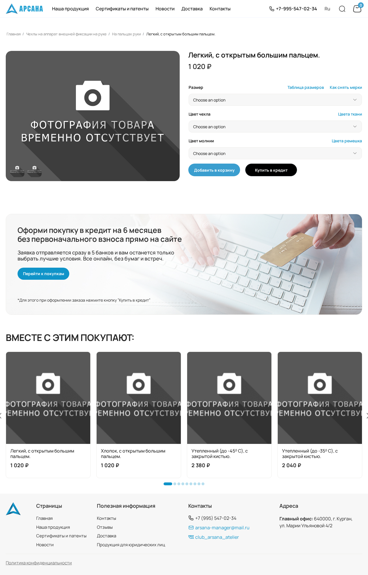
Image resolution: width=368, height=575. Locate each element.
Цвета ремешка (347, 141)
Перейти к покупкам (43, 273)
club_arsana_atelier (217, 537)
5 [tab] (188, 485)
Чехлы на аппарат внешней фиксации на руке (66, 34)
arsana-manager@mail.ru (222, 527)
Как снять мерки (346, 87)
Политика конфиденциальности (39, 563)
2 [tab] (176, 485)
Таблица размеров (306, 87)
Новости (165, 8)
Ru (327, 8)
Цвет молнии (201, 141)
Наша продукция (70, 8)
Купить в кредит (271, 170)
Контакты (220, 8)
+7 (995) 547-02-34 (215, 518)
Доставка (192, 8)
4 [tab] (184, 485)
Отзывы (105, 527)
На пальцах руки (126, 34)
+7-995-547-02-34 (296, 8)
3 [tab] (180, 485)
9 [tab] (204, 485)
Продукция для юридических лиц (131, 545)
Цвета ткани (350, 114)
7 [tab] (196, 485)
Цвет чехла (199, 114)
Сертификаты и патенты (122, 8)
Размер (196, 87)
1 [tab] (166, 485)
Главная (14, 34)
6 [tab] (192, 485)
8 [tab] (200, 485)
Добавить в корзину (214, 170)
